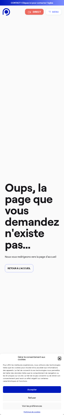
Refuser (32, 398)
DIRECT (37, 12)
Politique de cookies (32, 412)
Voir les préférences (32, 406)
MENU (55, 12)
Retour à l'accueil (19, 268)
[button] (59, 358)
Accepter (32, 389)
